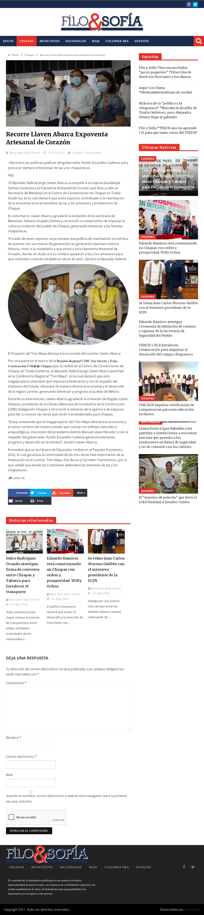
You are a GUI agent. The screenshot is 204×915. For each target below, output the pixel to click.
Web (9, 775)
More (80, 492)
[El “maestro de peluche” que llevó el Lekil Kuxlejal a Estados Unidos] (168, 474)
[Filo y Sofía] (102, 22)
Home (15, 55)
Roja (96, 41)
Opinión (141, 41)
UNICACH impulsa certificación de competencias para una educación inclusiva (166, 409)
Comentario (16, 683)
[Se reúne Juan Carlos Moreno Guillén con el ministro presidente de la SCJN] (106, 541)
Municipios (49, 41)
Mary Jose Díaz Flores (25, 152)
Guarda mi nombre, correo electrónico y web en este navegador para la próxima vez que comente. (66, 799)
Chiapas (26, 41)
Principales (93, 152)
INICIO (8, 41)
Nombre (13, 737)
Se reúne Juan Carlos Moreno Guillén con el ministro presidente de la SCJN (106, 569)
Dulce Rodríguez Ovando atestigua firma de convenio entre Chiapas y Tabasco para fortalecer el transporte (22, 575)
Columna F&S (117, 41)
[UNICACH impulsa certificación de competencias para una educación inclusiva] (168, 381)
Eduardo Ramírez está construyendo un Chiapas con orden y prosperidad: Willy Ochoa (168, 247)
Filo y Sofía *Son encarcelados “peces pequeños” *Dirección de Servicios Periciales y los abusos (165, 72)
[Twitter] (195, 4)
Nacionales (75, 41)
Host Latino (192, 909)
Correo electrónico (21, 756)
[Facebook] (188, 4)
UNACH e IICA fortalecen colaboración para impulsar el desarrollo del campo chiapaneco (166, 349)
